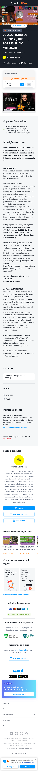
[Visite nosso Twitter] (21, 733)
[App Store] (13, 676)
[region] (19, 764)
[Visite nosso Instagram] (16, 733)
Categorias (7, 709)
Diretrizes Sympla (18, 753)
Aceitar (27, 767)
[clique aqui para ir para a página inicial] (19, 3)
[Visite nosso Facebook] (26, 733)
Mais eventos (21, 521)
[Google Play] (23, 676)
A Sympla (6, 720)
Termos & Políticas (27, 762)
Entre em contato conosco (24, 748)
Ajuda (5, 726)
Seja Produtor (8, 714)
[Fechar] (35, 759)
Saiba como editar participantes (15, 428)
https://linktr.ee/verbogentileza (15, 345)
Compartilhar (20, 26)
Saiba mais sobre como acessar (15, 595)
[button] (6, 761)
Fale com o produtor (20, 514)
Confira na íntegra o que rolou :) (14, 377)
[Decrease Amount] (22, 84)
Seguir (20, 508)
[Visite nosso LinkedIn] (11, 733)
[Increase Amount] (29, 84)
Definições (10, 767)
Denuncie (7, 439)
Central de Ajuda (21, 650)
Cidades (6, 703)
